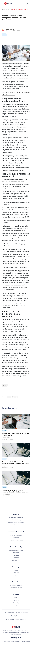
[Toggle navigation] (27, 3)
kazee (3, 9)
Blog (8, 9)
